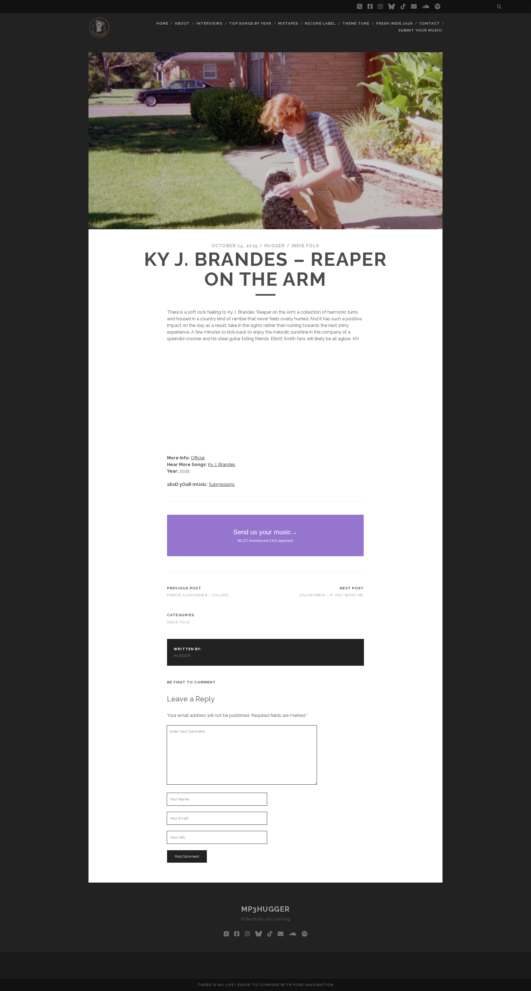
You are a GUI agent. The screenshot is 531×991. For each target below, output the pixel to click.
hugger (274, 245)
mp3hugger (265, 909)
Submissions (222, 484)
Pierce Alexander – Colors (197, 595)
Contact (429, 23)
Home (162, 23)
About (182, 23)
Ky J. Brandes (221, 464)
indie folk (305, 245)
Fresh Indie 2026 (394, 23)
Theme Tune (355, 23)
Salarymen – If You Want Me (332, 595)
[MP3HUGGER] (99, 36)
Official (198, 458)
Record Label (320, 23)
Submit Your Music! (420, 30)
